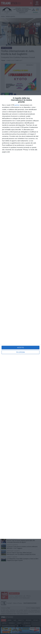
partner (17, 105)
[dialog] (20, 317)
